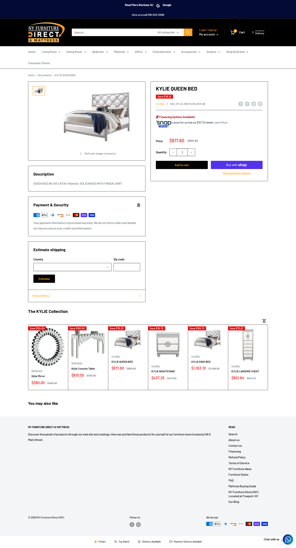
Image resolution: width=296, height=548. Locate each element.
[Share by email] (260, 103)
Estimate (44, 278)
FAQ (231, 480)
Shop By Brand (235, 51)
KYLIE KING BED (201, 361)
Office (139, 51)
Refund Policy (41, 295)
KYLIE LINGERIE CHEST (245, 371)
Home (31, 51)
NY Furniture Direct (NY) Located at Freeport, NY (243, 494)
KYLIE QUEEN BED (122, 361)
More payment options (236, 173)
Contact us (235, 445)
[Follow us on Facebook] (132, 524)
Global (160, 103)
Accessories (189, 51)
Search (233, 434)
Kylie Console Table (83, 368)
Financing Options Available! (177, 117)
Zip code (119, 259)
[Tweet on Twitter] (253, 103)
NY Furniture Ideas (240, 468)
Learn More (220, 122)
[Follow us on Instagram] (138, 524)
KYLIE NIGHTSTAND (163, 371)
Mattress (119, 51)
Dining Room (74, 51)
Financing (235, 451)
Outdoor (211, 51)
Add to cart (182, 165)
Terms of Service (239, 463)
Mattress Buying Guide (242, 486)
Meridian (37, 371)
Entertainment (162, 51)
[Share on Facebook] (240, 103)
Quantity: (161, 152)
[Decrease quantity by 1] (173, 152)
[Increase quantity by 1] (191, 152)
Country (38, 259)
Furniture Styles (238, 474)
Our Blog (234, 501)
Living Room (49, 51)
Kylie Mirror (38, 376)
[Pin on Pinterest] (247, 103)
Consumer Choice (39, 63)
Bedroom (98, 51)
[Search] (188, 32)
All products (45, 75)
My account (207, 34)
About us (234, 440)
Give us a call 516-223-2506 (148, 14)
